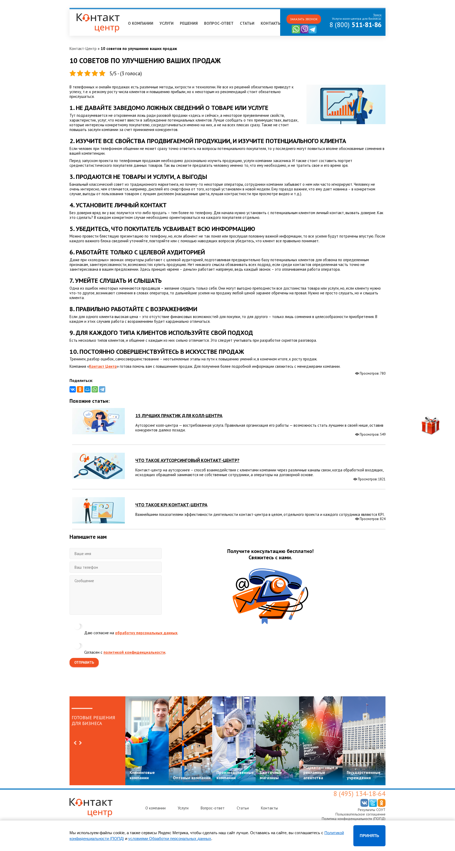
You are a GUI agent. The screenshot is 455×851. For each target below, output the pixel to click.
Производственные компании (235, 775)
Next (80, 743)
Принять (369, 835)
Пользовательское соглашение (360, 814)
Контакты (271, 23)
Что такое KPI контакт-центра (171, 505)
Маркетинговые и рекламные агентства (320, 772)
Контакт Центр (103, 366)
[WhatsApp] (95, 389)
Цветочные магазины (271, 775)
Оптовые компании (192, 777)
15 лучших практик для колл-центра (178, 415)
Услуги (167, 23)
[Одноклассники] (80, 389)
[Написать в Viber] (304, 32)
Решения (189, 23)
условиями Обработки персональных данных (169, 838)
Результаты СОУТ (371, 809)
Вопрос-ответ (219, 23)
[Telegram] (102, 389)
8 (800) (355, 25)
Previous (75, 743)
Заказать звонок (304, 19)
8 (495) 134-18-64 (359, 793)
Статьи (247, 23)
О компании (140, 23)
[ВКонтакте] (73, 389)
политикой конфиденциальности (134, 652)
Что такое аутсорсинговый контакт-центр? (187, 460)
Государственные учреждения (363, 775)
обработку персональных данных (146, 632)
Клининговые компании (142, 775)
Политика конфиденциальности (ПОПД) (353, 818)
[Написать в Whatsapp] (296, 32)
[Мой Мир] (87, 389)
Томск (77, 11)
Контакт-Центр (83, 48)
